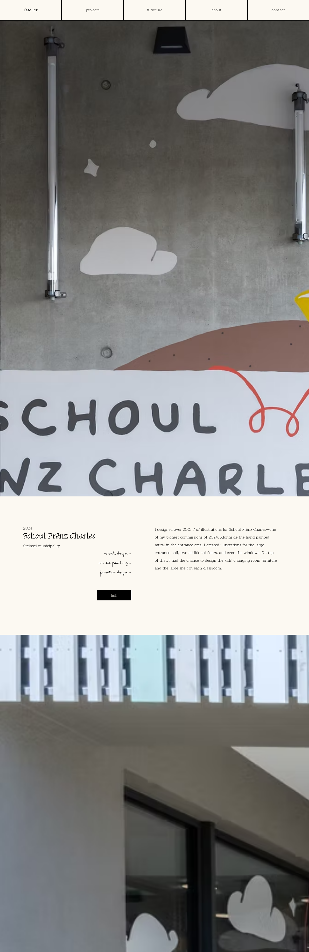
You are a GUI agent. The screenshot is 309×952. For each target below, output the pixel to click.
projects (92, 10)
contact (278, 10)
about (216, 10)
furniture (154, 10)
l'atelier (31, 10)
